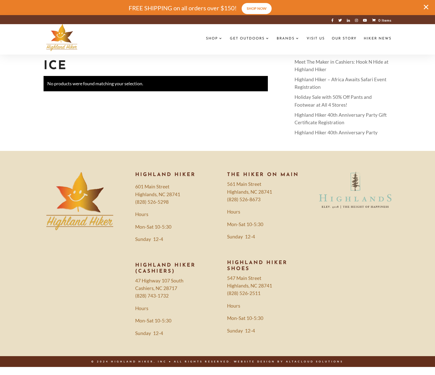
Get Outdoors (247, 38)
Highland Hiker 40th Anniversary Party (336, 132)
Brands (286, 38)
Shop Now (257, 8)
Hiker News (377, 38)
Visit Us (316, 38)
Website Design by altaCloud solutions (288, 361)
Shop (212, 38)
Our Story (344, 38)
